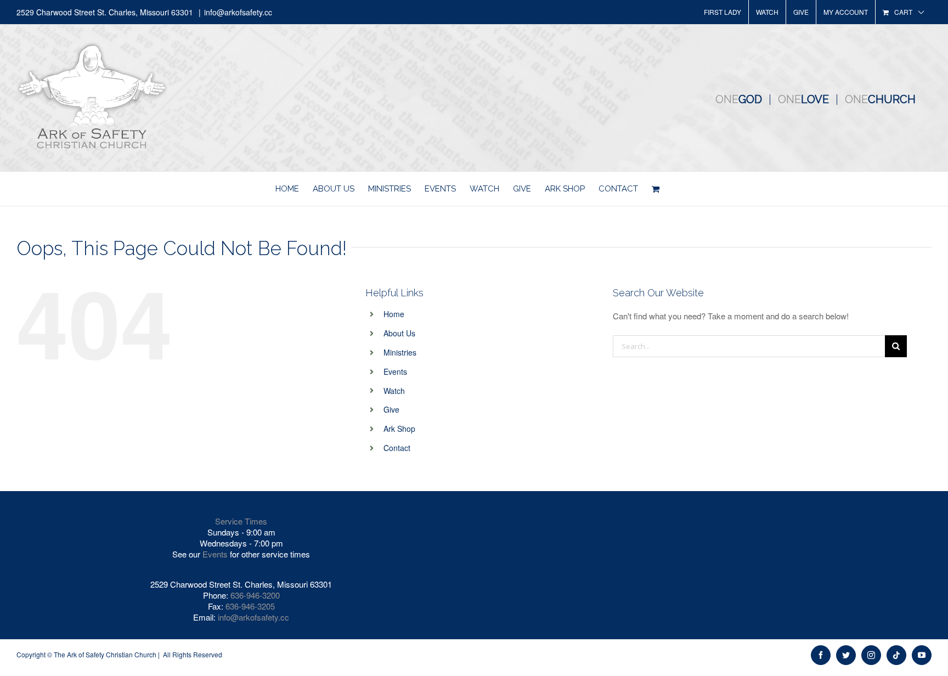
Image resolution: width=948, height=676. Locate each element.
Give (391, 409)
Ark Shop (399, 428)
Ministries (399, 352)
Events (395, 371)
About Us (399, 333)
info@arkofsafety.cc (238, 12)
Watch (394, 390)
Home (393, 313)
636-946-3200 (255, 595)
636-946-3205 (250, 606)
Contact (396, 447)
